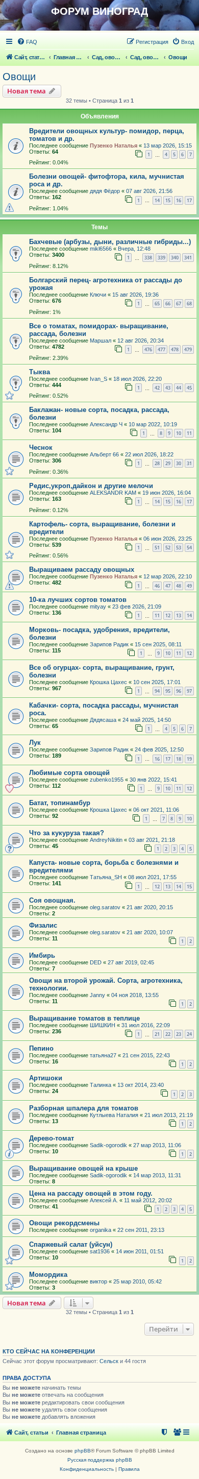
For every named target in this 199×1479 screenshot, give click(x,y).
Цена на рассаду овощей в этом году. (91, 1193)
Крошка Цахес (108, 682)
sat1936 (100, 1251)
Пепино (41, 1048)
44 (178, 387)
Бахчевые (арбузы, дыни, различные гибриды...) (110, 242)
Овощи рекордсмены (64, 1223)
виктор (98, 1281)
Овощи (19, 76)
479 (188, 349)
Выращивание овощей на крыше (83, 1168)
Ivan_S (98, 379)
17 (189, 200)
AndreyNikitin (106, 840)
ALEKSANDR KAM (113, 493)
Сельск (109, 1361)
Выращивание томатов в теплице (84, 1018)
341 (188, 257)
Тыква (39, 372)
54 (189, 547)
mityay (98, 606)
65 (157, 303)
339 (161, 257)
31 (189, 463)
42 (157, 387)
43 (167, 387)
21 (157, 1034)
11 (189, 433)
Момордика (48, 1274)
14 (157, 200)
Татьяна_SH (106, 877)
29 (167, 463)
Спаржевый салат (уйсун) (70, 1244)
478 (175, 349)
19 (189, 759)
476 (148, 349)
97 (189, 691)
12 (167, 615)
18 (178, 759)
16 (178, 200)
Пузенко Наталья (113, 145)
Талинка (100, 1085)
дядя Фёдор (105, 191)
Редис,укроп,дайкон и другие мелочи (91, 486)
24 (189, 1034)
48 (178, 586)
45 (189, 387)
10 (178, 433)
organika (100, 1230)
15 (167, 200)
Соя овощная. (52, 900)
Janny (97, 995)
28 (157, 463)
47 (167, 586)
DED (96, 962)
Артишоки (45, 1078)
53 (178, 547)
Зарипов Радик (109, 644)
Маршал (100, 340)
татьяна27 (103, 1055)
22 (167, 1034)
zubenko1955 (106, 780)
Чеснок (41, 447)
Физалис (43, 925)
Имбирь (42, 955)
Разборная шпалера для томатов (83, 1108)
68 (189, 303)
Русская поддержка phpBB (99, 1460)
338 (148, 257)
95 (167, 691)
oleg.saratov (105, 907)
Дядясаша (103, 720)
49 (189, 586)
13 (178, 615)
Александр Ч (106, 424)
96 (178, 691)
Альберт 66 (104, 454)
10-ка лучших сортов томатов (78, 599)
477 (161, 349)
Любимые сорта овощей (69, 773)
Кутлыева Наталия (114, 1115)
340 (175, 257)
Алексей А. (104, 1200)
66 (167, 303)
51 (157, 547)
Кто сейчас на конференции (49, 1351)
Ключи (98, 295)
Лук (35, 742)
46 (157, 586)
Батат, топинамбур (59, 803)
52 (167, 547)
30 (178, 463)
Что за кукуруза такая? (66, 833)
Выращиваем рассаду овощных (81, 569)
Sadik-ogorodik (108, 1145)
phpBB (82, 1450)
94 (157, 691)
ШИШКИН (102, 1025)
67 (178, 303)
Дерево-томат (51, 1138)
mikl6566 (101, 249)
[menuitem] (27, 42)
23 (178, 1034)
